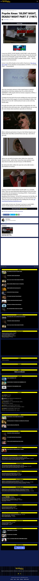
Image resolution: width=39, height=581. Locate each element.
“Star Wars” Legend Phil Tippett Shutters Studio (9, 475)
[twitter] (18, 574)
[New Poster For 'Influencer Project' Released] (4, 305)
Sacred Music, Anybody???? (6, 497)
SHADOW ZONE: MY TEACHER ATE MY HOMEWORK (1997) (16, 382)
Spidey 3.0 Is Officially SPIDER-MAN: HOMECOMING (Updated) (17, 538)
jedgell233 (5, 398)
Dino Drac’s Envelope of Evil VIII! (7, 507)
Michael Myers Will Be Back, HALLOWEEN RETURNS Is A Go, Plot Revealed (11, 406)
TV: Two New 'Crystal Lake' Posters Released (14, 296)
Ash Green (5, 405)
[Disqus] (19, 251)
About (15, 579)
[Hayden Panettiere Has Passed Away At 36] (4, 289)
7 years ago (22, 406)
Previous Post (3, 266)
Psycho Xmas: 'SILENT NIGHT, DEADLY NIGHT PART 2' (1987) (7, 235)
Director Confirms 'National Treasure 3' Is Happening (15, 283)
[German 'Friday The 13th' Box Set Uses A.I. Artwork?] (4, 450)
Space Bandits (4, 500)
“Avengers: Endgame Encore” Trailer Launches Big (10, 474)
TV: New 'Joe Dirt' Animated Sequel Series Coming (15, 441)
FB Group (21, 579)
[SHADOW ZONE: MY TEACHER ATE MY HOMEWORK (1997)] (4, 383)
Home (2, 10)
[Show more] (21, 215)
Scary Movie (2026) (5, 524)
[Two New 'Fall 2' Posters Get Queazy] (4, 293)
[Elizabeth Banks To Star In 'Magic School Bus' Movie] (4, 417)
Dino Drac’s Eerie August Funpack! (7, 506)
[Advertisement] (19, 6)
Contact (11, 579)
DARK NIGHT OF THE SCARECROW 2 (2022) (14, 386)
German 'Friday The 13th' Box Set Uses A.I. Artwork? (15, 449)
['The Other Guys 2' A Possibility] (4, 535)
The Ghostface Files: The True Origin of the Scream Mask (16, 316)
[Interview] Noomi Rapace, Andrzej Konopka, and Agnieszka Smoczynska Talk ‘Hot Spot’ (16, 490)
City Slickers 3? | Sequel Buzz (5, 403)
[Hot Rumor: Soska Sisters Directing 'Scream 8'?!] (4, 301)
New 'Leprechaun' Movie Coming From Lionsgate (14, 308)
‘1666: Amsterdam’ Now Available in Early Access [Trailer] (11, 465)
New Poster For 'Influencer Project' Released (14, 304)
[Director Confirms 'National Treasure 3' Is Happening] (4, 284)
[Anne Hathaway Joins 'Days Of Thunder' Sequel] (4, 272)
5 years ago (11, 403)
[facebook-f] (20, 574)
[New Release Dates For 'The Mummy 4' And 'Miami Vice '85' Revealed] (4, 421)
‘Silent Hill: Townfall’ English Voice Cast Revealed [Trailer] (11, 467)
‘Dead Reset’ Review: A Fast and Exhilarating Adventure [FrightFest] (12, 457)
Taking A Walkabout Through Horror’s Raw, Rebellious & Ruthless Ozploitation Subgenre (16, 458)
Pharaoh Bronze (6, 401)
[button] (1, 1)
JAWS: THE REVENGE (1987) (11, 377)
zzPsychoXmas (20, 211)
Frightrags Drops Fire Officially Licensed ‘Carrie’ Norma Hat (11, 459)
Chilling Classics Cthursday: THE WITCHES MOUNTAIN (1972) (11, 514)
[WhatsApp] (16, 215)
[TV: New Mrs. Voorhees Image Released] (4, 276)
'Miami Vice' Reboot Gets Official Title (13, 424)
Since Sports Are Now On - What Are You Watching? (10, 499)
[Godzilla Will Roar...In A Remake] (4, 531)
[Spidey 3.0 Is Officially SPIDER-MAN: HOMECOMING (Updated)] (4, 539)
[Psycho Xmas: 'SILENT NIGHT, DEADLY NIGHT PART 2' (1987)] (7, 230)
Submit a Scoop (26, 579)
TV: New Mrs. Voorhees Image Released (13, 275)
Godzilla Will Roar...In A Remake (12, 530)
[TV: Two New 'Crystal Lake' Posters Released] (4, 297)
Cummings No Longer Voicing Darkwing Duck (9, 473)
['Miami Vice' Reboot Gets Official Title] (4, 426)
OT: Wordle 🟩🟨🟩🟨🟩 (6, 496)
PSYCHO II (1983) (4, 396)
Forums (18, 579)
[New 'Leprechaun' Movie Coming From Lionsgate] (4, 309)
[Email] (19, 215)
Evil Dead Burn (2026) (5, 523)
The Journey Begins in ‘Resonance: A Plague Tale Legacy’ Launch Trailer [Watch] (14, 466)
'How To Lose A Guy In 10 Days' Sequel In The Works (15, 279)
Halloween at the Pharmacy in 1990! (7, 508)
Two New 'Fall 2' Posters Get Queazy (12, 292)
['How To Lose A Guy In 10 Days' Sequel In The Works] (4, 280)
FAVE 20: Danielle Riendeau (6, 515)
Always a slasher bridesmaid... (6, 516)
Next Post (36, 266)
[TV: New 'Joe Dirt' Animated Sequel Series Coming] (4, 442)
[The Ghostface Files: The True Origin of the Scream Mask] (4, 317)
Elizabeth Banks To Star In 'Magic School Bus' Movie (15, 416)
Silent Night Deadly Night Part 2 (10, 10)
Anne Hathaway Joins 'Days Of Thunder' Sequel (14, 271)
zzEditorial (16, 211)
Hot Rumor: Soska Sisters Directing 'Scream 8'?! (14, 300)
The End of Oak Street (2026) (6, 522)
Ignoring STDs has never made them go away (9, 498)
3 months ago (8, 396)
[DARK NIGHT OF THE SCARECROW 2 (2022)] (4, 387)
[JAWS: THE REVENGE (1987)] (4, 379)
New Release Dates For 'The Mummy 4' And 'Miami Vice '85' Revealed (18, 420)
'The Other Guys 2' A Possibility (12, 534)
